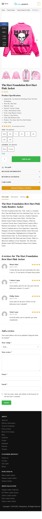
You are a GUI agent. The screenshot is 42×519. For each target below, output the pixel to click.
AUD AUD (5, 44)
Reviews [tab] (24, 194)
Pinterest (4, 446)
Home (3, 10)
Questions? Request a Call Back (20, 185)
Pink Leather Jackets (8, 498)
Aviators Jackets (7, 480)
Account (4, 460)
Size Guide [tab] (5, 194)
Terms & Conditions (8, 425)
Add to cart (26, 159)
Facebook (5, 437)
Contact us (5, 457)
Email (4, 384)
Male (4, 149)
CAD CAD (5, 37)
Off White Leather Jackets (10, 492)
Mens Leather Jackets (8, 475)
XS (10, 134)
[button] (38, 3)
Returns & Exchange (10, 174)
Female (11, 149)
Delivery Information (11, 168)
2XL (4, 139)
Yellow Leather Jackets (9, 495)
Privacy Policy (6, 428)
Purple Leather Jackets (9, 501)
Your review (7, 352)
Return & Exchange (8, 431)
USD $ (5, 24)
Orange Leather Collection (10, 489)
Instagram (5, 443)
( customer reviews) (18, 126)
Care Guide (6, 179)
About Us (5, 420)
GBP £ (5, 32)
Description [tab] (14, 194)
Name (4, 374)
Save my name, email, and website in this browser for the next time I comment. (21, 395)
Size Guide (5, 463)
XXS (4, 134)
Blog (3, 434)
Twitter (4, 440)
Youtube (4, 449)
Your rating (7, 342)
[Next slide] (36, 40)
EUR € (5, 28)
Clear (3, 153)
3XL (10, 139)
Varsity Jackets (11, 10)
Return (4, 466)
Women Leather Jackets (9, 478)
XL (33, 134)
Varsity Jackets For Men (23, 10)
